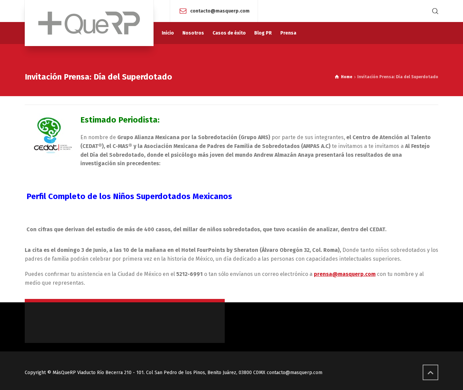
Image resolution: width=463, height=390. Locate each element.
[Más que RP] (89, 23)
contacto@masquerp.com (219, 11)
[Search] (433, 11)
